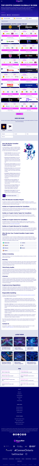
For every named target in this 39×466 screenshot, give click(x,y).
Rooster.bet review (10, 81)
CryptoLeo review (29, 81)
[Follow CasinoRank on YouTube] (20, 437)
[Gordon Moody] (32, 449)
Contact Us (19, 396)
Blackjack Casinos (19, 411)
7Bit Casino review (29, 51)
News (19, 401)
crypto (29, 201)
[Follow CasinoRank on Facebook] (14, 437)
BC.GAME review (10, 51)
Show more (19, 113)
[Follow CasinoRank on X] (18, 437)
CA (18, 439)
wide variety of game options (15, 223)
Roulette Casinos (19, 412)
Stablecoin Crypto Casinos (19, 424)
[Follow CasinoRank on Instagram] (16, 437)
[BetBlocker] (17, 456)
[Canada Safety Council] (14, 449)
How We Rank (19, 399)
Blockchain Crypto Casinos (19, 421)
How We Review (19, 397)
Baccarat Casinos (19, 409)
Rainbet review (28, 37)
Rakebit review (10, 66)
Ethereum (24, 209)
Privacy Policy (19, 402)
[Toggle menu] (2, 1)
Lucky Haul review (29, 95)
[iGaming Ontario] (9, 452)
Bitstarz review (28, 66)
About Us (19, 394)
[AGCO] (7, 449)
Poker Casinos (19, 414)
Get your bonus (10, 35)
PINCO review (10, 95)
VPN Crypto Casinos (19, 426)
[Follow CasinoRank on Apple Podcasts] (25, 437)
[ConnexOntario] (23, 452)
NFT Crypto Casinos (19, 422)
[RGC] (26, 449)
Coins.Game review (10, 37)
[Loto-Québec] (20, 449)
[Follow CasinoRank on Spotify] (23, 437)
